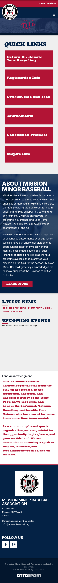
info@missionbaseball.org (15, 524)
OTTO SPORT (21, 569)
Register (51, 3)
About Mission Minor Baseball (26, 186)
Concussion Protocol (27, 135)
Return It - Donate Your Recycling (24, 59)
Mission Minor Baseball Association (26, 502)
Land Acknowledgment (17, 376)
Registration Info (23, 78)
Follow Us (12, 537)
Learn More (17, 284)
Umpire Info (18, 154)
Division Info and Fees (28, 97)
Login (42, 3)
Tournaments (20, 116)
